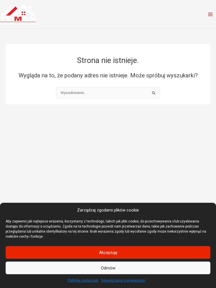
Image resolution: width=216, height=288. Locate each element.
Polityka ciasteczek (83, 280)
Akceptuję (108, 252)
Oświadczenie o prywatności (123, 280)
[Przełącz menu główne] (210, 14)
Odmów (108, 268)
